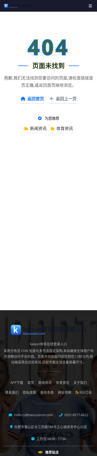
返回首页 (35, 99)
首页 (30, 382)
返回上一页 (66, 99)
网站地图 (64, 392)
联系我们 (12, 392)
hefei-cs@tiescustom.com (33, 415)
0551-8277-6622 (76, 415)
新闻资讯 (38, 128)
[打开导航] (90, 6)
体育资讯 (64, 128)
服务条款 (47, 392)
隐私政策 (29, 392)
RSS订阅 (85, 392)
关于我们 (80, 382)
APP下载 (16, 382)
